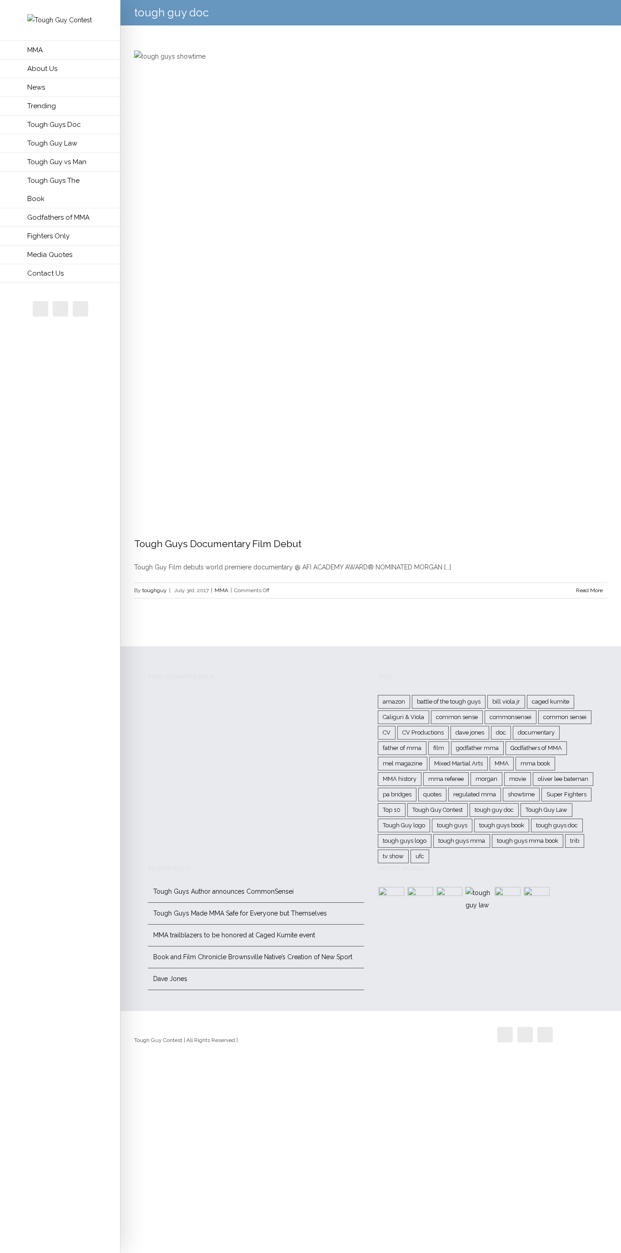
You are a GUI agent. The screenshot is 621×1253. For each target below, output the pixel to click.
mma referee (446, 778)
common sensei (564, 717)
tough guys (452, 825)
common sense (457, 717)
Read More (589, 590)
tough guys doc (557, 825)
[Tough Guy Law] (478, 899)
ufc (420, 856)
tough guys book (501, 825)
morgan (486, 778)
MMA (221, 590)
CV (387, 732)
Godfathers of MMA (536, 748)
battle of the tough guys (449, 701)
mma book (535, 763)
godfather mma (477, 748)
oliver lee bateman (563, 778)
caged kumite (550, 701)
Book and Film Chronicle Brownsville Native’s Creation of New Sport (252, 957)
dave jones (470, 732)
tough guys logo (404, 840)
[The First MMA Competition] (391, 900)
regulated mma (474, 794)
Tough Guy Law (546, 809)
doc (501, 732)
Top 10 (392, 809)
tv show (393, 856)
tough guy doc (494, 809)
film (438, 748)
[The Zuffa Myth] (420, 900)
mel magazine (402, 763)
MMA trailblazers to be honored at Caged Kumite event (234, 935)
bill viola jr (506, 701)
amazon (394, 701)
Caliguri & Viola (403, 717)
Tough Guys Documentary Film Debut (217, 543)
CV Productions (423, 732)
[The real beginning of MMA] (449, 900)
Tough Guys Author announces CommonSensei (223, 891)
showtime (521, 794)
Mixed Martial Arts (458, 763)
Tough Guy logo (404, 825)
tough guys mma (461, 840)
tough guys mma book (527, 840)
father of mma (402, 748)
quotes (432, 794)
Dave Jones (170, 978)
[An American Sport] (537, 900)
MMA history (399, 778)
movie (517, 778)
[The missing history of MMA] (507, 900)
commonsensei (510, 717)
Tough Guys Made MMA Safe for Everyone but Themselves (240, 913)
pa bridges (397, 794)
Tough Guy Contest (437, 809)
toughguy (154, 590)
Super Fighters (566, 794)
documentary (536, 732)
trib (574, 840)
